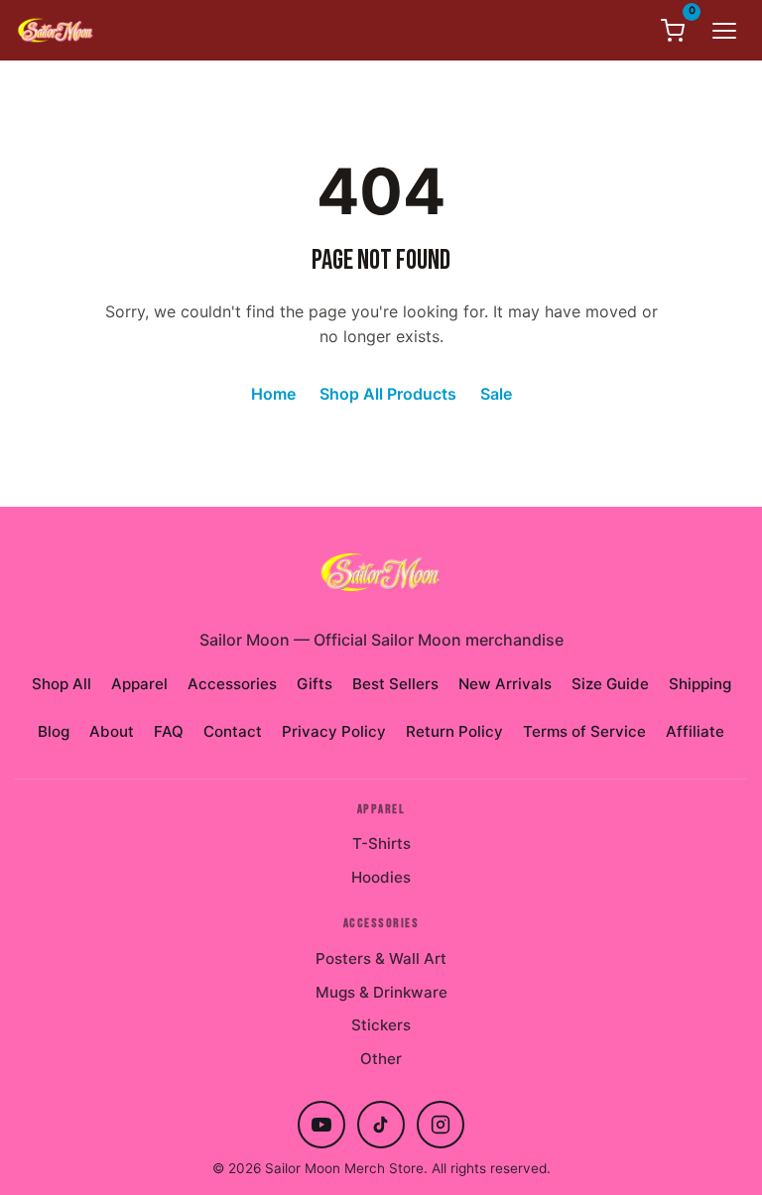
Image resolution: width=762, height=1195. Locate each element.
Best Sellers (395, 683)
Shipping (700, 683)
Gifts (314, 683)
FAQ (169, 731)
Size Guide (610, 683)
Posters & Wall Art (381, 958)
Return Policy (454, 731)
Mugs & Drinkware (381, 992)
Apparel (139, 683)
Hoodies (381, 877)
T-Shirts (381, 843)
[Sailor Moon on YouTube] (321, 1124)
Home (273, 394)
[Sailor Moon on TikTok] (381, 1124)
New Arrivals (505, 683)
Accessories (232, 683)
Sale (496, 394)
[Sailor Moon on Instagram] (440, 1124)
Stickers (381, 1025)
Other (381, 1058)
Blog (53, 731)
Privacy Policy (334, 731)
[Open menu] (724, 31)
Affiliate (695, 731)
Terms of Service (584, 731)
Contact (232, 731)
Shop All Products (387, 394)
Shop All (61, 683)
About (111, 731)
